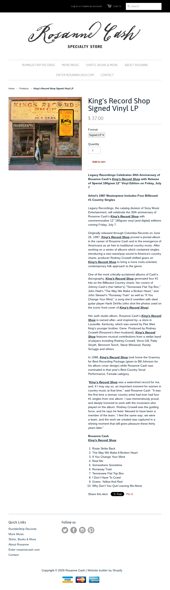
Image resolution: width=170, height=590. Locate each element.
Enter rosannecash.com (24, 549)
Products (24, 88)
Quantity (93, 144)
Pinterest (91, 530)
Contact (13, 554)
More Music (16, 534)
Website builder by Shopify (104, 570)
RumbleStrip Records (22, 529)
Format (93, 129)
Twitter (65, 530)
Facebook (73, 530)
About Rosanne (18, 544)
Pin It (129, 494)
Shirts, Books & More (22, 539)
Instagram (82, 530)
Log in (74, 6)
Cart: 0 (117, 6)
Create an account (91, 6)
